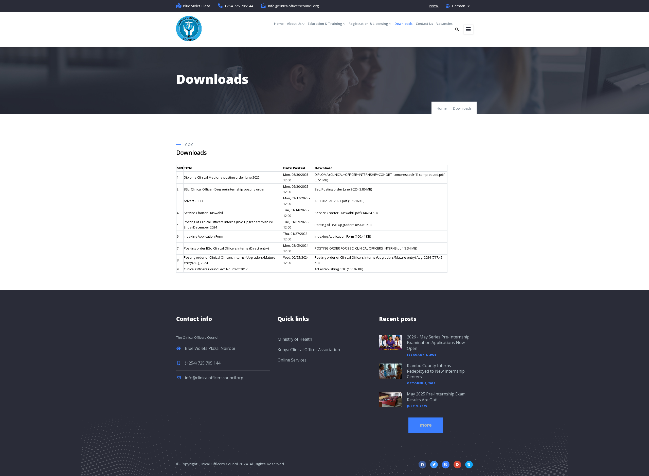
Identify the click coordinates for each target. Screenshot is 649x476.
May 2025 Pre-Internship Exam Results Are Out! (436, 396)
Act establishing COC (330, 269)
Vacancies (444, 23)
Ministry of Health (295, 339)
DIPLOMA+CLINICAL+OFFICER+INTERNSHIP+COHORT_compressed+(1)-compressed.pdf (379, 174)
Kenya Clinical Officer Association (309, 349)
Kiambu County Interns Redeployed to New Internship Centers (436, 371)
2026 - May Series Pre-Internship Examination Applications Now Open (438, 342)
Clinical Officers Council (218, 463)
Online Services (292, 360)
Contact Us (424, 23)
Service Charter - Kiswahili (204, 213)
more (426, 425)
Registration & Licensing (368, 23)
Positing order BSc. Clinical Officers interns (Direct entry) (226, 248)
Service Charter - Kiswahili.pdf (337, 213)
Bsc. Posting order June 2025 (336, 189)
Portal (434, 6)
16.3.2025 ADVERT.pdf (331, 201)
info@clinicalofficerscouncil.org (213, 377)
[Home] (189, 28)
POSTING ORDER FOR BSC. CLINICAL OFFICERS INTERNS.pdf (359, 248)
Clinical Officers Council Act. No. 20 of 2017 (215, 269)
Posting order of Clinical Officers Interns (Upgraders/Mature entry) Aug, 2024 (373, 257)
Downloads (403, 23)
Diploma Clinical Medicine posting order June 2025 (222, 177)
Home (279, 23)
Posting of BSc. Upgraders (334, 224)
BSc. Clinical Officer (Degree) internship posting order (224, 189)
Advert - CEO (193, 201)
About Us (294, 23)
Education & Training (325, 23)
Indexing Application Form (203, 236)
